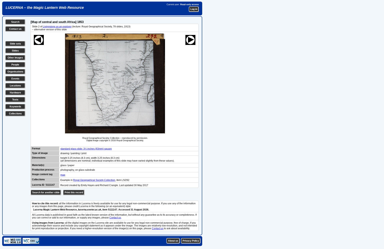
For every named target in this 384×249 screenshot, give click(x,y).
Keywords (15, 106)
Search (15, 22)
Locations (15, 85)
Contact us (15, 29)
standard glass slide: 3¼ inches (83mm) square (86, 148)
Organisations (15, 71)
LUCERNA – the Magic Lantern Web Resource (45, 8)
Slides (15, 50)
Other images (15, 57)
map (62, 175)
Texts (15, 99)
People (15, 64)
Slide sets (15, 43)
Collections (15, 113)
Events (15, 78)
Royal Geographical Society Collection (94, 180)
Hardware (15, 92)
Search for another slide (46, 192)
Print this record (74, 192)
